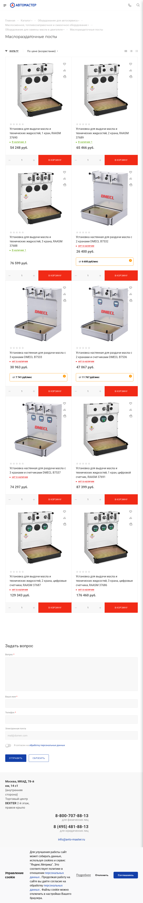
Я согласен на (39, 745)
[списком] (131, 51)
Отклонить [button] (101, 875)
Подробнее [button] (83, 875)
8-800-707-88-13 (71, 817)
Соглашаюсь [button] (126, 875)
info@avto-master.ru (71, 839)
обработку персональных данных (47, 745)
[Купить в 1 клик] (64, 76)
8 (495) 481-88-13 (71, 828)
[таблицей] (136, 51)
